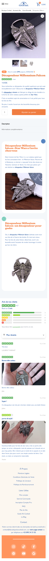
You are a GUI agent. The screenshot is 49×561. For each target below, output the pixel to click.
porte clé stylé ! (7, 418)
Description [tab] (6, 123)
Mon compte (23, 495)
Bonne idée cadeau (8, 360)
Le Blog (23, 516)
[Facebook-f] (33, 546)
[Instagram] (13, 546)
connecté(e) (16, 327)
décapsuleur (8, 92)
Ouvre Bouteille (26, 10)
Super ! (4, 401)
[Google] (33, 553)
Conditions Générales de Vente (23, 477)
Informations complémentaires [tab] (12, 129)
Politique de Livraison (23, 480)
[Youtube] (23, 553)
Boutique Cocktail (6, 10)
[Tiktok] (23, 546)
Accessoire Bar (17, 10)
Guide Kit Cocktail (23, 513)
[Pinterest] (13, 553)
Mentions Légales (23, 473)
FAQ (23, 506)
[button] (42, 16)
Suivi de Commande (23, 498)
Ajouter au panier (29, 112)
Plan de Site (24, 510)
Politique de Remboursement (24, 484)
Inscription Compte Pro (24, 502)
